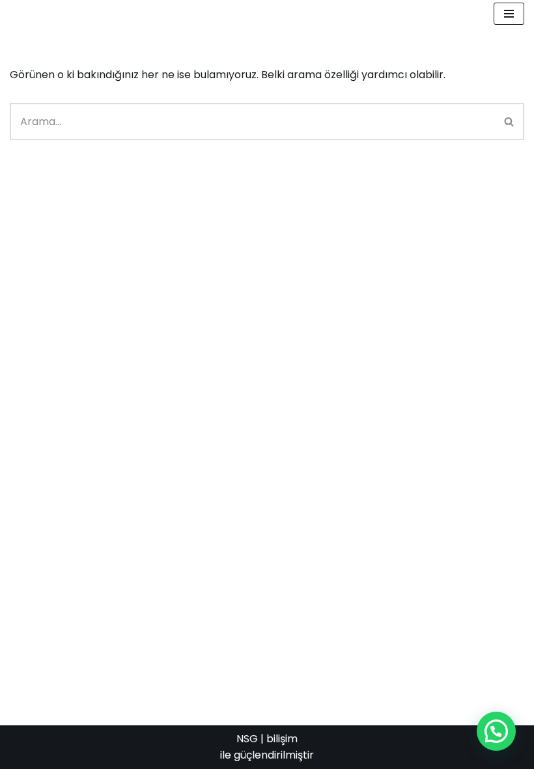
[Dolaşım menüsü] (509, 14)
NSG (247, 738)
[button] (496, 731)
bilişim (282, 738)
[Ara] (509, 121)
